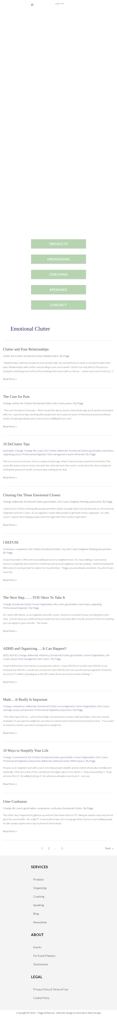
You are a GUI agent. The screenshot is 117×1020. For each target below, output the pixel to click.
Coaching (38, 896)
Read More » (10, 379)
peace (68, 403)
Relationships (51, 355)
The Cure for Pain (16, 397)
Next (109, 848)
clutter (6, 355)
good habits (95, 450)
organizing (8, 454)
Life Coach (58, 403)
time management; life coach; (34, 658)
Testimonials (40, 964)
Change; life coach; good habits (19, 808)
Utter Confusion (15, 801)
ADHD (13, 655)
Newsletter (40, 922)
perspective (104, 549)
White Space (77, 760)
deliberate (62, 450)
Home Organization (42, 604)
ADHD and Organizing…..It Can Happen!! (35, 648)
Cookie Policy (41, 998)
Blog (36, 913)
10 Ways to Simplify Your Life (25, 750)
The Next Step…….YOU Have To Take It (34, 597)
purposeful (95, 501)
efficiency (44, 655)
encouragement (66, 706)
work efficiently (76, 454)
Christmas (8, 549)
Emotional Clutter (33, 355)
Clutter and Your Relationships (26, 349)
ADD (6, 655)
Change (7, 403)
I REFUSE (11, 542)
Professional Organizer (34, 454)
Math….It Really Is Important (25, 699)
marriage (7, 709)
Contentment (19, 757)
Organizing (39, 888)
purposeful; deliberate (40, 760)
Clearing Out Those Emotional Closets (31, 495)
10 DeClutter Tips (16, 444)
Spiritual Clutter (61, 760)
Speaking (38, 905)
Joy (63, 549)
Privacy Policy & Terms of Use (50, 989)
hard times (107, 450)
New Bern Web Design (88, 1012)
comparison (21, 549)
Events (37, 947)
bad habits (8, 450)
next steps (84, 604)
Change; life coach (34, 450)
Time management (57, 454)
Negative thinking (79, 501)
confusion (56, 808)
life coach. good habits (66, 604)
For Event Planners (44, 955)
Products (38, 879)
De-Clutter (17, 355)
